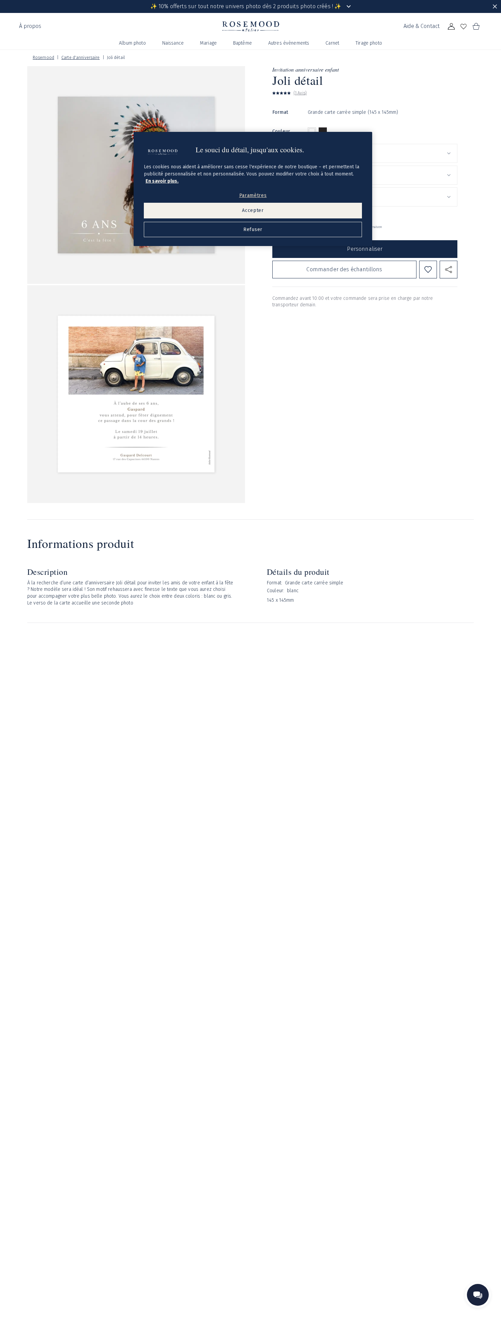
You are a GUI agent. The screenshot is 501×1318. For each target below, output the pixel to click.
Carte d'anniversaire (80, 57)
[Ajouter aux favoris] (428, 269)
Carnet (332, 43)
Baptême (242, 43)
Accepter (253, 210)
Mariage (208, 43)
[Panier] (476, 26)
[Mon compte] (451, 26)
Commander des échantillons (344, 269)
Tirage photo (368, 43)
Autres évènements (288, 43)
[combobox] (382, 153)
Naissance (173, 43)
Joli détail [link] (116, 57)
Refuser (252, 229)
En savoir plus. (162, 181)
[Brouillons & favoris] (463, 26)
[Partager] (448, 269)
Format (280, 112)
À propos (30, 26)
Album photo (132, 43)
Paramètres (253, 195)
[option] (312, 131)
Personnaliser (364, 248)
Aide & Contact (422, 26)
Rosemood (43, 57)
